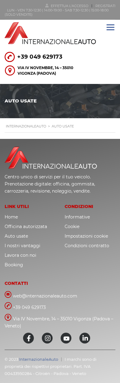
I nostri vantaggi (22, 245)
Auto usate (16, 236)
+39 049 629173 (39, 56)
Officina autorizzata (26, 226)
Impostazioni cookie (86, 236)
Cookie (72, 226)
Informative (77, 217)
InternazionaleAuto (38, 359)
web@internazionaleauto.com (45, 296)
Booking (14, 265)
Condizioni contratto (87, 245)
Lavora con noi (20, 255)
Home (11, 217)
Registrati (105, 6)
